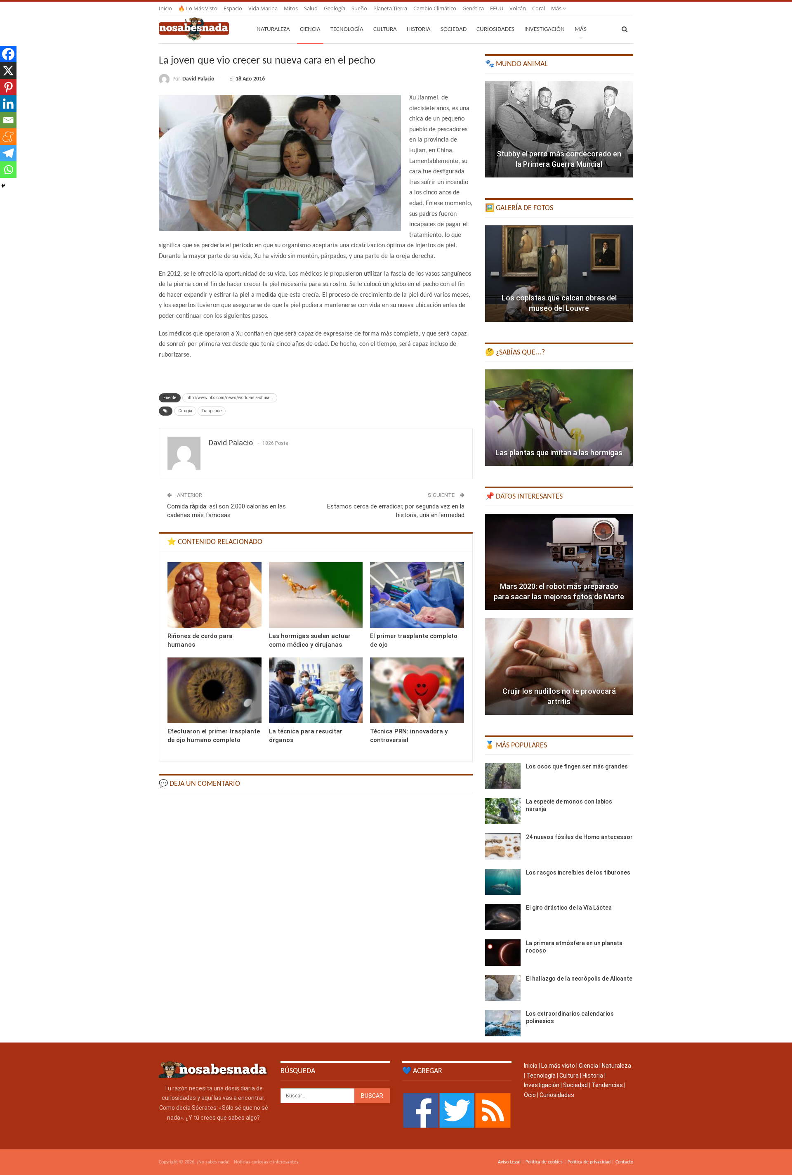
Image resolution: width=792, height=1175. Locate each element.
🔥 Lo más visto (197, 8)
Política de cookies (544, 1162)
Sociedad (454, 29)
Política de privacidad (589, 1162)
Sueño (359, 8)
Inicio (165, 8)
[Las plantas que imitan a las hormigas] (559, 417)
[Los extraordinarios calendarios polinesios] (503, 1023)
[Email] (8, 120)
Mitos (291, 8)
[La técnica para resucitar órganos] (316, 690)
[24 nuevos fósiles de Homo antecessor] (503, 846)
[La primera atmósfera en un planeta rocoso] (503, 952)
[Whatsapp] (8, 169)
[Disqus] (316, 904)
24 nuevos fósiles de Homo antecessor (579, 837)
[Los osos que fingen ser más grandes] (503, 776)
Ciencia (310, 29)
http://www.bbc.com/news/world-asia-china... (229, 397)
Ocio (530, 1095)
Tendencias (607, 1085)
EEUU (496, 8)
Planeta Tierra (390, 8)
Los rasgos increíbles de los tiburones (578, 872)
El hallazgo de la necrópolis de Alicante (579, 978)
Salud (311, 8)
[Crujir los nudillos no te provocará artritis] (559, 666)
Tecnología (346, 29)
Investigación (544, 29)
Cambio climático (434, 8)
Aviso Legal (509, 1162)
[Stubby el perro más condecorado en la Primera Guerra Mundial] (559, 129)
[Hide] (3, 185)
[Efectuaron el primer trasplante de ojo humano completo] (214, 690)
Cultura (385, 29)
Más (557, 8)
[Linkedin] (8, 103)
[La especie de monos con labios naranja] (503, 811)
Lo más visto (558, 1065)
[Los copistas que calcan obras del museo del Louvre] (559, 273)
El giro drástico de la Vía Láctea (569, 907)
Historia (419, 29)
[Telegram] (8, 153)
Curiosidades (495, 29)
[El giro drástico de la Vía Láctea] (503, 917)
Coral (538, 8)
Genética (473, 8)
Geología (334, 8)
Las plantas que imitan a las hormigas (558, 452)
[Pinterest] (8, 87)
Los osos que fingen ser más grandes (577, 766)
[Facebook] (8, 54)
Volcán (517, 8)
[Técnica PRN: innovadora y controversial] (417, 690)
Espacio (233, 8)
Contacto (624, 1162)
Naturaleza (273, 29)
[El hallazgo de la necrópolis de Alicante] (503, 988)
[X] (8, 70)
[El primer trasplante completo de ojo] (417, 595)
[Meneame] (8, 136)
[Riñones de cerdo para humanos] (214, 595)
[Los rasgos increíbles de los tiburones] (503, 882)
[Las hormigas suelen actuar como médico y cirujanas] (316, 595)
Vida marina (263, 8)
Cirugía (185, 411)
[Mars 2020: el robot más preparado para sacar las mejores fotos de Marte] (559, 562)
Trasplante (212, 411)
